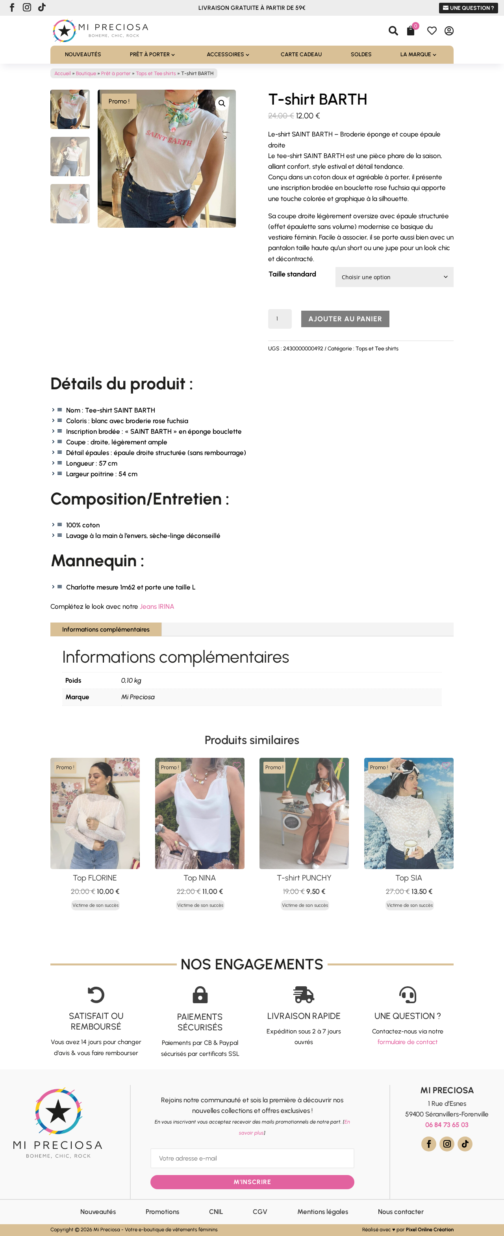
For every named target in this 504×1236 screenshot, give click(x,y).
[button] (222, 103)
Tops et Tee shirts (156, 73)
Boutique (86, 73)
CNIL (216, 1212)
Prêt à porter (150, 55)
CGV (260, 1212)
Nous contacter (401, 1212)
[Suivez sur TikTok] (42, 7)
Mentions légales (322, 1212)
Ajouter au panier (345, 319)
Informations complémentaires (106, 629)
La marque (415, 55)
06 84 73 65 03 (447, 1125)
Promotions (162, 1212)
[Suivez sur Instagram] (27, 7)
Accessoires (225, 55)
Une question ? (472, 8)
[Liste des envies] (132, 766)
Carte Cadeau (301, 55)
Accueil (62, 73)
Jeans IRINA (157, 606)
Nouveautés (83, 55)
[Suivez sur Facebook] (12, 7)
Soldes (361, 55)
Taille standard (292, 274)
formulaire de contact (408, 1042)
